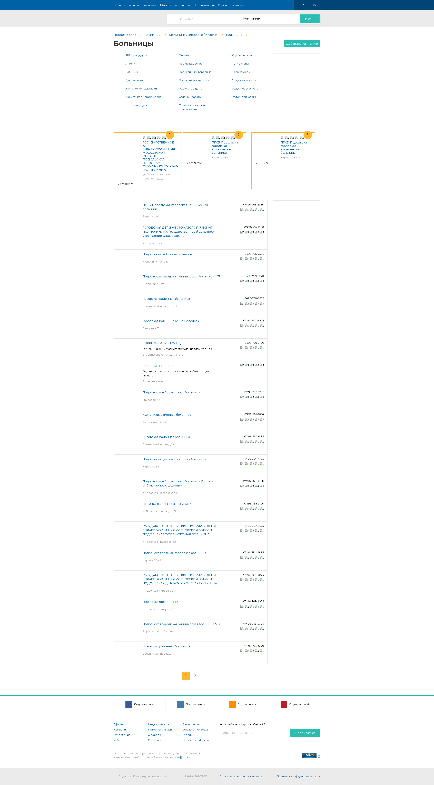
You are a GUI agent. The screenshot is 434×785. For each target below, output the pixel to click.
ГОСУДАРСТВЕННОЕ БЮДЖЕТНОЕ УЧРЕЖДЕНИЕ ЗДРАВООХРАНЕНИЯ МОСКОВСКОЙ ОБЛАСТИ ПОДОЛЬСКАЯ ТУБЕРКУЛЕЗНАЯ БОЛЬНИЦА (180, 530)
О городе (154, 734)
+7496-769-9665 (253, 525)
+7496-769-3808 (253, 481)
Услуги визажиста (244, 80)
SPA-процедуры (136, 55)
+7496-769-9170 (253, 276)
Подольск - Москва (196, 740)
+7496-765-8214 (254, 414)
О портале (155, 740)
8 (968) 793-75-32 (196, 776)
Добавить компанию (302, 43)
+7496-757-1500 (254, 227)
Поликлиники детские (194, 80)
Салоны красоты (190, 96)
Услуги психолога (244, 96)
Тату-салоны (240, 63)
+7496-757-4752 (254, 392)
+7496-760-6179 (254, 645)
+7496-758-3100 (253, 342)
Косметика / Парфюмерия (143, 96)
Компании (149, 5)
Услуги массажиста (245, 88)
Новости (119, 5)
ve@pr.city (183, 757)
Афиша (134, 5)
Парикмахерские (191, 63)
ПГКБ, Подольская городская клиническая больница (226, 147)
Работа (185, 5)
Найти (310, 18)
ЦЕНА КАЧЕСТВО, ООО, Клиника (167, 504)
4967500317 (125, 184)
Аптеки (130, 63)
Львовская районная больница (166, 298)
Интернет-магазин (231, 5)
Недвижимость (204, 5)
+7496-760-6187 (254, 436)
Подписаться (305, 733)
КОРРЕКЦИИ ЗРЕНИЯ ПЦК (163, 343)
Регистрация (191, 724)
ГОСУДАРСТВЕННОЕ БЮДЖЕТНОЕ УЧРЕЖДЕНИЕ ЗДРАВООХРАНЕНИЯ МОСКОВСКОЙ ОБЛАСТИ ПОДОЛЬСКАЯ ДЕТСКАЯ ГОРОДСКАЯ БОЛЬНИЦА (180, 579)
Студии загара (242, 55)
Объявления (168, 5)
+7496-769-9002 (253, 320)
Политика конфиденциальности (298, 776)
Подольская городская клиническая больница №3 (181, 276)
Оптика (184, 55)
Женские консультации (141, 88)
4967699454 (194, 163)
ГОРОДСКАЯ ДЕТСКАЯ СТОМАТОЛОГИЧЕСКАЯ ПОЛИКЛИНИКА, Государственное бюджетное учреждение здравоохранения (178, 231)
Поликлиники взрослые (195, 72)
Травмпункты (241, 72)
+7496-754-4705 (253, 458)
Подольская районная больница (168, 254)
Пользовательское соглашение (241, 776)
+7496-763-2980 (253, 204)
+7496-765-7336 (253, 253)
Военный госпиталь (158, 365)
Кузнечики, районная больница (167, 414)
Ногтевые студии (137, 105)
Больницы (132, 72)
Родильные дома (190, 88)
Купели (187, 734)
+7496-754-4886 (253, 552)
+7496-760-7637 (253, 298)
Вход (316, 5)
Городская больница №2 (161, 601)
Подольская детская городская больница (174, 459)
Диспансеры (134, 80)
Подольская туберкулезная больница (171, 392)
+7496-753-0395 (253, 623)
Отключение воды (195, 729)
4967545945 (263, 163)
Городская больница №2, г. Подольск (171, 321)
